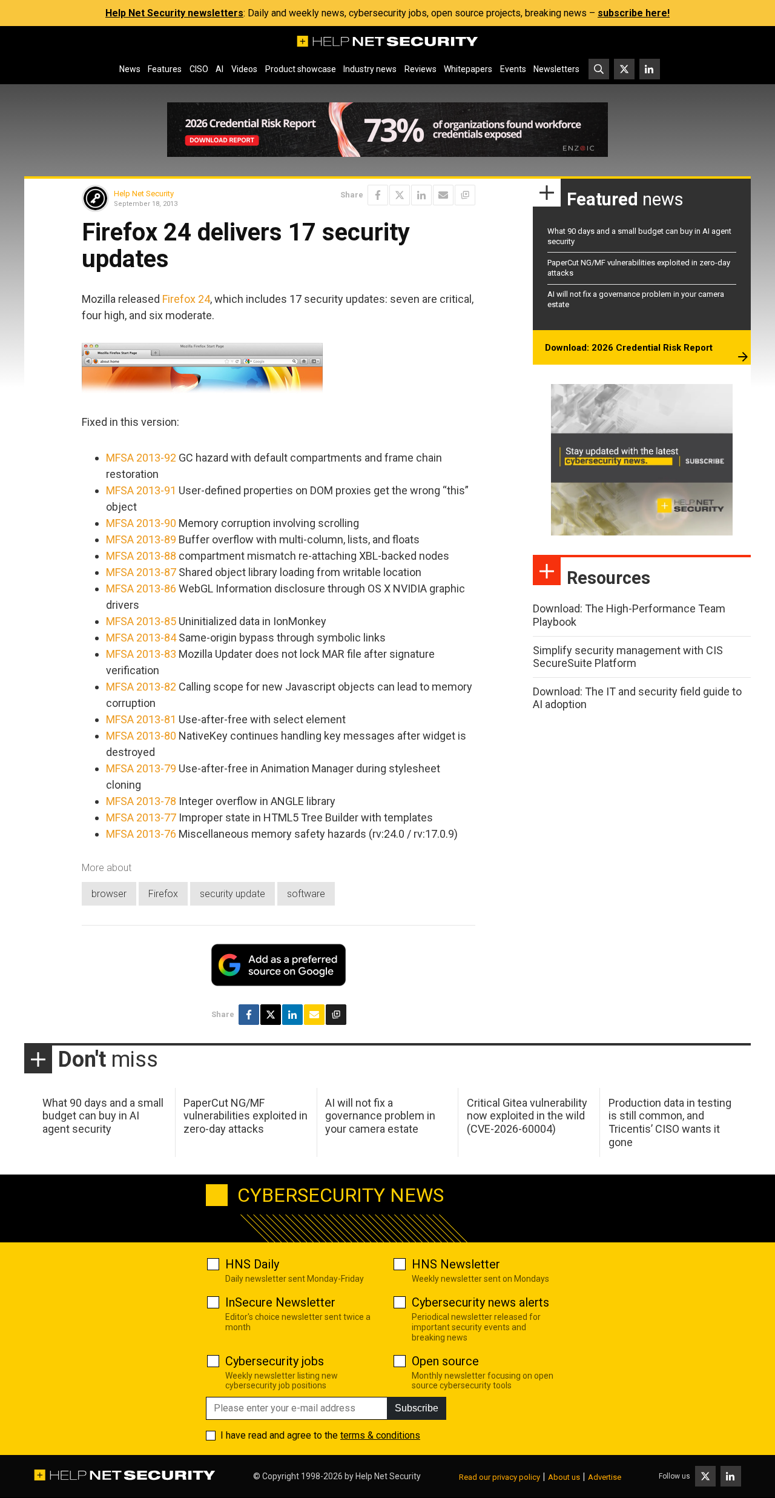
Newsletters (556, 69)
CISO (199, 69)
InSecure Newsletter (280, 1302)
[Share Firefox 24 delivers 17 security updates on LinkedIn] (421, 195)
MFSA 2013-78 (141, 801)
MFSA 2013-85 (141, 621)
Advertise (604, 1477)
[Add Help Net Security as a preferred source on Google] (465, 195)
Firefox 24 (186, 299)
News (129, 69)
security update (232, 894)
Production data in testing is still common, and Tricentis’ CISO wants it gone (669, 1122)
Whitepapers (468, 69)
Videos (244, 69)
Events (513, 69)
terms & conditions (380, 1435)
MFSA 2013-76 (141, 833)
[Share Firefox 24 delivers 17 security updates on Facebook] (378, 195)
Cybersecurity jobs (274, 1361)
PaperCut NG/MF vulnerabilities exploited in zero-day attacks (245, 1115)
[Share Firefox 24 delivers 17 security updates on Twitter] (399, 195)
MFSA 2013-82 (141, 686)
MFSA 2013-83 (141, 654)
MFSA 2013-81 (141, 719)
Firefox (163, 894)
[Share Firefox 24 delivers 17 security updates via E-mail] (443, 195)
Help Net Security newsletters (174, 13)
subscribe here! (634, 13)
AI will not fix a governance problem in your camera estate (380, 1115)
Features (165, 69)
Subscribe (416, 1408)
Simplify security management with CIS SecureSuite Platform (628, 657)
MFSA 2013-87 (141, 572)
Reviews (420, 69)
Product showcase (300, 69)
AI (219, 69)
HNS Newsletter (456, 1264)
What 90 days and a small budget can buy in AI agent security (102, 1115)
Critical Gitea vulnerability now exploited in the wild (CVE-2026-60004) (527, 1115)
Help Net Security (144, 193)
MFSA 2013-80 (141, 735)
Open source (445, 1361)
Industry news (370, 69)
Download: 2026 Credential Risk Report (629, 347)
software (306, 894)
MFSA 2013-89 (141, 539)
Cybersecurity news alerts (480, 1302)
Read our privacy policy (499, 1477)
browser (109, 894)
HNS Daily (252, 1264)
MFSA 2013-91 (141, 490)
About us (564, 1477)
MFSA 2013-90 (141, 523)
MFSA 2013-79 (141, 768)
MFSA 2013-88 (141, 555)
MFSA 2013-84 (141, 637)
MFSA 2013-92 (141, 457)
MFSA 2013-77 (141, 817)
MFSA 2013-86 (141, 588)
